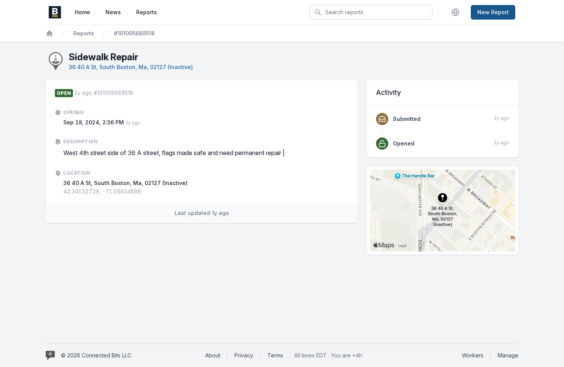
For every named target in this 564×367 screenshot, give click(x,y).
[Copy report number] (137, 93)
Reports (146, 12)
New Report (493, 12)
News (113, 12)
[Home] (49, 33)
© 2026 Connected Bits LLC (96, 355)
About (212, 355)
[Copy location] (144, 191)
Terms (275, 355)
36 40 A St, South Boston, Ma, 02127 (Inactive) (131, 67)
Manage (508, 355)
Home (82, 12)
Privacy (243, 355)
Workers (472, 355)
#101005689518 (134, 33)
